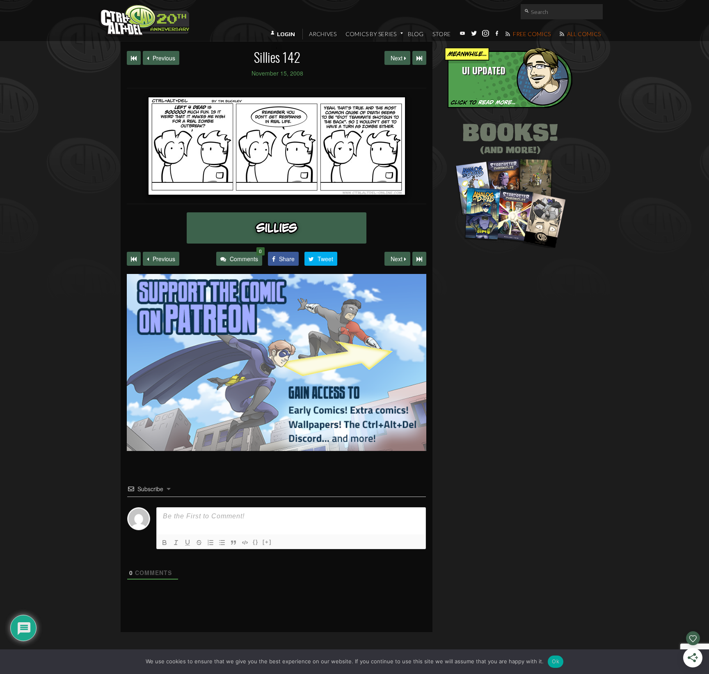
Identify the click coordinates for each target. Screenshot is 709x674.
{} (255, 542)
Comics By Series (370, 33)
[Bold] (164, 542)
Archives (322, 33)
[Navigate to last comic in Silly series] (419, 58)
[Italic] (176, 542)
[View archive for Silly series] (276, 228)
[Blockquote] (233, 542)
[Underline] (187, 542)
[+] (267, 542)
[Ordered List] (210, 542)
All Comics (583, 33)
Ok (555, 661)
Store (441, 33)
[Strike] (199, 542)
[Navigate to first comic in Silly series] (134, 58)
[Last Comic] (419, 259)
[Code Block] (245, 542)
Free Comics (531, 33)
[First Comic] (134, 259)
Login (286, 34)
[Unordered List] (222, 542)
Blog (415, 33)
